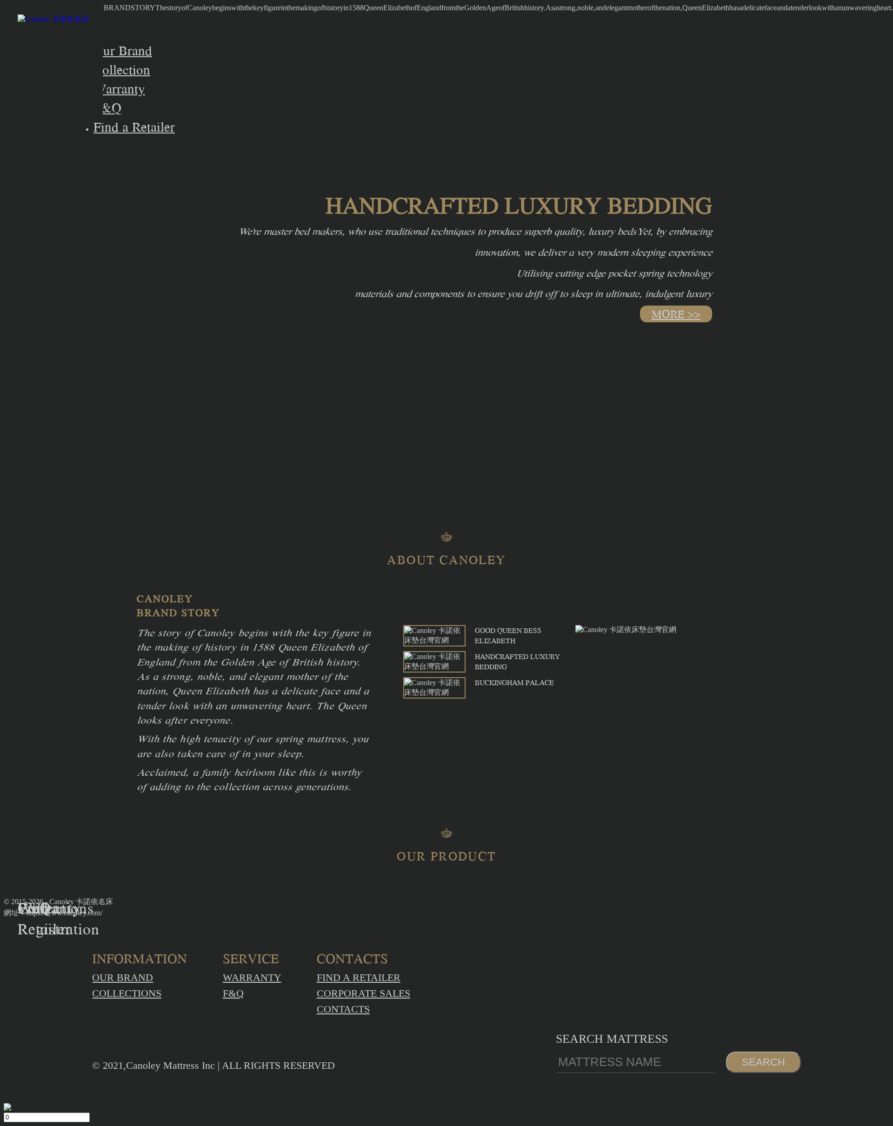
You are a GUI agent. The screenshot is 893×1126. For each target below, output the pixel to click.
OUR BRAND (122, 977)
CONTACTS (343, 1009)
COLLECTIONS (126, 993)
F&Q (233, 993)
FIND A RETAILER (358, 977)
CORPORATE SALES (363, 993)
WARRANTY (252, 977)
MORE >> (676, 314)
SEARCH (763, 1062)
